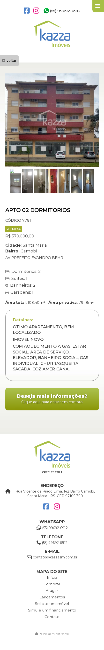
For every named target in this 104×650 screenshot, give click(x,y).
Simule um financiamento (52, 610)
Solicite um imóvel (52, 603)
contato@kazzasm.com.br (55, 557)
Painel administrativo (53, 633)
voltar (11, 60)
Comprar (52, 584)
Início (52, 577)
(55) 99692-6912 (65, 10)
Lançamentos (52, 597)
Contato (52, 616)
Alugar (52, 590)
